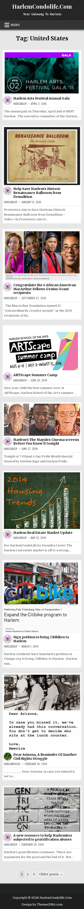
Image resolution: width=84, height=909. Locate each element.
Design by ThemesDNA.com (42, 904)
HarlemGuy (20, 103)
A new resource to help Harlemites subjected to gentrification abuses (42, 837)
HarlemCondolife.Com (42, 6)
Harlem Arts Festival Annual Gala (41, 98)
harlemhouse (12, 764)
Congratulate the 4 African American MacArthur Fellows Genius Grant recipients (44, 289)
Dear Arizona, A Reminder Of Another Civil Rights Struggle (45, 756)
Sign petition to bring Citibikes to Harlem (41, 639)
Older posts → (51, 874)
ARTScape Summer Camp (35, 375)
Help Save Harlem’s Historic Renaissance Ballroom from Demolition (37, 193)
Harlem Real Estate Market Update (43, 533)
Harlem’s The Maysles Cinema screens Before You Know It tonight (46, 442)
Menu (15, 25)
